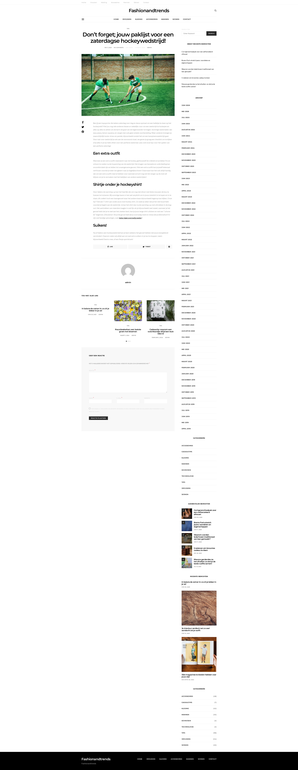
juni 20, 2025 (92, 314)
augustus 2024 (188, 130)
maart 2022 (187, 239)
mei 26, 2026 (198, 553)
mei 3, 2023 (108, 47)
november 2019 (188, 386)
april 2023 (186, 191)
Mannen (126, 2)
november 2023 (189, 160)
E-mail (119, 398)
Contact (146, 2)
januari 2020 (187, 374)
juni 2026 (186, 105)
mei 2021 (185, 288)
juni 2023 (186, 178)
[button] (126, 341)
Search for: (186, 29)
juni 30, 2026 (198, 517)
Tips (128, 28)
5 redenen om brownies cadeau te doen (196, 78)
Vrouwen (93, 2)
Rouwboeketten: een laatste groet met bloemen (128, 330)
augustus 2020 (188, 331)
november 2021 (188, 252)
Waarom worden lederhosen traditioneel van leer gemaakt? (204, 537)
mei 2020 (185, 349)
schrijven (186, 470)
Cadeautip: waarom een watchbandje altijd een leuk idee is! (160, 331)
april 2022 (186, 233)
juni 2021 (186, 282)
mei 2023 (185, 185)
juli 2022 (186, 221)
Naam (91, 398)
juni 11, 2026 (198, 529)
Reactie (91, 370)
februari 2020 (188, 367)
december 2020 (189, 313)
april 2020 (186, 355)
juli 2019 (185, 410)
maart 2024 (187, 142)
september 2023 (189, 172)
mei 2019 (185, 422)
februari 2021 (188, 306)
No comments (119, 47)
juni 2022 (186, 227)
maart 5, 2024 (124, 335)
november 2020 (189, 319)
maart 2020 (187, 361)
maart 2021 (187, 300)
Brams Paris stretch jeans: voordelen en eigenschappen (202, 524)
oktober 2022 (188, 215)
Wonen (136, 2)
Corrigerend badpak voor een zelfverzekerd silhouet (205, 512)
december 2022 (188, 203)
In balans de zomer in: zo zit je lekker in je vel (95, 309)
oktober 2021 (188, 258)
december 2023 (188, 154)
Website (147, 398)
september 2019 (189, 398)
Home (83, 2)
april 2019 (186, 429)
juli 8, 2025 (197, 566)
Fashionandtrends (149, 10)
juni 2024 (186, 136)
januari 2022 (187, 245)
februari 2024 (188, 148)
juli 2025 (186, 117)
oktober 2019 (188, 392)
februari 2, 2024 (157, 337)
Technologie (188, 476)
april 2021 (186, 294)
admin (149, 47)
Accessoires (115, 2)
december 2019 (188, 380)
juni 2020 (186, 343)
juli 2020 (186, 337)
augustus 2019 (188, 404)
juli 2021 (185, 276)
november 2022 (189, 209)
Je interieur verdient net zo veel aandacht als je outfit (196, 629)
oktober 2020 (188, 325)
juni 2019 (186, 416)
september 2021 (189, 264)
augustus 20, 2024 (188, 679)
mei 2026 (185, 111)
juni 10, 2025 (186, 633)
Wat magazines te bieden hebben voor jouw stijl (199, 676)
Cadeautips (187, 452)
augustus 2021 (188, 270)
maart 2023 (187, 197)
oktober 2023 (188, 166)
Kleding (104, 2)
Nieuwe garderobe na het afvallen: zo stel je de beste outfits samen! (204, 561)
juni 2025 (186, 124)
